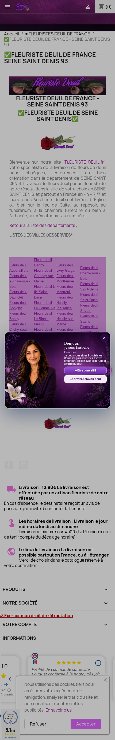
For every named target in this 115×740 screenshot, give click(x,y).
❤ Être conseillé (85, 370)
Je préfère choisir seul (85, 379)
